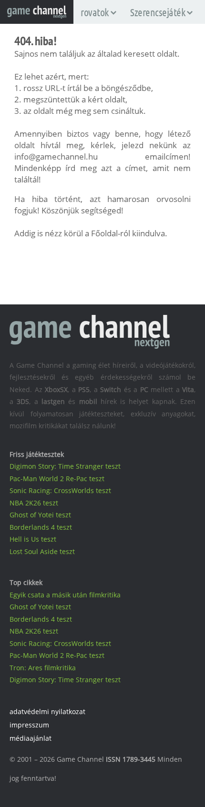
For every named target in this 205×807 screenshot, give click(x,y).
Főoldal (104, 233)
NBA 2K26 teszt (34, 502)
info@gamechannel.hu (56, 156)
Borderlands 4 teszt (41, 527)
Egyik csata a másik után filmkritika (65, 594)
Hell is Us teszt (33, 539)
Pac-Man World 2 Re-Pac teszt (57, 478)
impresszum (29, 724)
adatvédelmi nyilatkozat (47, 711)
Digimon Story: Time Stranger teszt (65, 466)
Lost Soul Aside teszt (42, 551)
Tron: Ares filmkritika (43, 667)
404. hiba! (35, 40)
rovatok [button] (95, 12)
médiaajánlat (30, 738)
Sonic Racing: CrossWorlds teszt (60, 490)
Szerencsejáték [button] (157, 12)
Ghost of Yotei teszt (40, 514)
